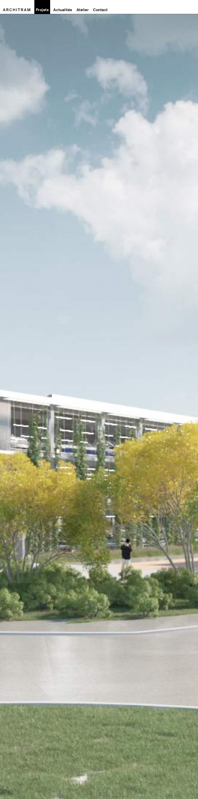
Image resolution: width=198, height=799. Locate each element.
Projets (42, 9)
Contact (100, 9)
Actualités (62, 9)
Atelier (83, 9)
